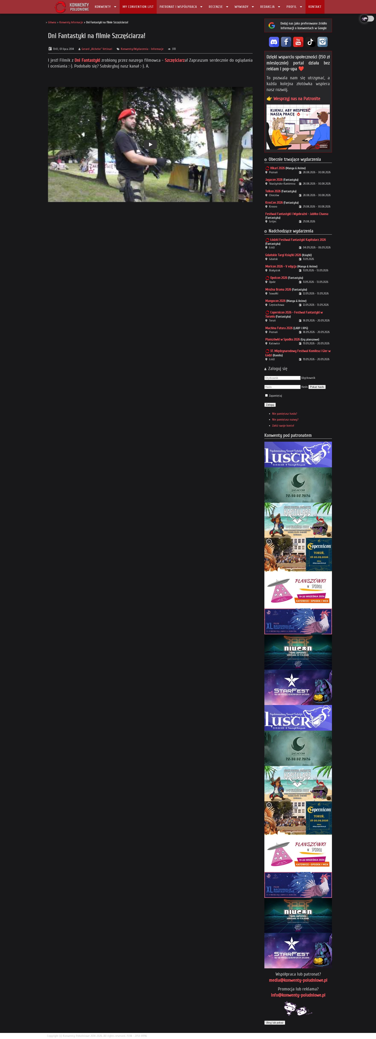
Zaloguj (270, 404)
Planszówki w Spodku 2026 (282, 339)
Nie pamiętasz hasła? (284, 413)
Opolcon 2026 (278, 278)
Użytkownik (308, 378)
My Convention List (138, 7)
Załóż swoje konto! (283, 425)
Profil (292, 7)
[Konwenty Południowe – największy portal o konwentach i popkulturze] (72, 7)
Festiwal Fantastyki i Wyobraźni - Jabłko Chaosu (296, 214)
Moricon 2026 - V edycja (280, 266)
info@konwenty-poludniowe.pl (298, 995)
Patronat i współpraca (178, 7)
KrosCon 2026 (274, 202)
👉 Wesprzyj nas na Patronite (293, 98)
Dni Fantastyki (87, 60)
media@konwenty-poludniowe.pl (298, 980)
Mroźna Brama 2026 (278, 289)
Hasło (304, 387)
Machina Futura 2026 (279, 328)
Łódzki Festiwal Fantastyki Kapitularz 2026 (298, 240)
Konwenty (103, 7)
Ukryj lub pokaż (275, 1022)
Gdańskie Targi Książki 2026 (283, 255)
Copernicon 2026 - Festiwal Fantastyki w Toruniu (294, 314)
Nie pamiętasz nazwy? (285, 419)
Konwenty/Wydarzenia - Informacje (142, 49)
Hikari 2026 (277, 168)
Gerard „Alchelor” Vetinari (97, 49)
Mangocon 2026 (275, 301)
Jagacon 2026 (274, 180)
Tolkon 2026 (273, 191)
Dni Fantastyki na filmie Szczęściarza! (96, 36)
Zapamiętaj (275, 395)
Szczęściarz (175, 60)
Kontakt (315, 7)
